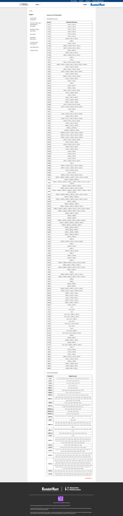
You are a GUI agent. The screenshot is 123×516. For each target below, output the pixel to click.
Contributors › (88, 478)
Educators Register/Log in (98, 1)
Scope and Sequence (33, 18)
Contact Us (88, 1)
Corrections (34, 50)
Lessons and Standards (34, 43)
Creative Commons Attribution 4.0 (60, 505)
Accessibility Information (64, 502)
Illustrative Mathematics (38, 505)
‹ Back (30, 11)
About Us (81, 1)
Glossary (33, 34)
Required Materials (33, 38)
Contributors (34, 47)
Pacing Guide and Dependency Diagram (35, 24)
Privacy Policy (56, 502)
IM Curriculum (74, 1)
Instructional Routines (34, 30)
